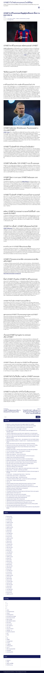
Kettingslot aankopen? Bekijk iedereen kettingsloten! (17, 488)
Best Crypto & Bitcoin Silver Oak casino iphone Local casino (18, 495)
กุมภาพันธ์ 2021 (9, 570)
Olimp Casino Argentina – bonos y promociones (16, 454)
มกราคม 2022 (9, 553)
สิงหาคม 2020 (9, 580)
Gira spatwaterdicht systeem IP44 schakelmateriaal (16, 497)
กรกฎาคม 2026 (9, 517)
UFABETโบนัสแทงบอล (7, 228)
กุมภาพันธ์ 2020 (9, 589)
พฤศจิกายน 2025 (9, 522)
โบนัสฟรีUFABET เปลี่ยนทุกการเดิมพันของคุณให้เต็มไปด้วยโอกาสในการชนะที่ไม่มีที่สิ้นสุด (32, 411)
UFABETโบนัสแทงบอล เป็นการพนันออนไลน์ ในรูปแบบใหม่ (12, 411)
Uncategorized (10, 19)
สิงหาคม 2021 (9, 561)
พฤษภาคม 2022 (9, 547)
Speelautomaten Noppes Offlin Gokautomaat (15, 499)
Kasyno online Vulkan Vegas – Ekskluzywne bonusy (16, 477)
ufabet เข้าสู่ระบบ (25, 181)
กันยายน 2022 (9, 541)
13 (6, 603)
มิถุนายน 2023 (9, 528)
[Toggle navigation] (39, 7)
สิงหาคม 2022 (9, 542)
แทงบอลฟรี (8, 650)
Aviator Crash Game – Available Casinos (14, 452)
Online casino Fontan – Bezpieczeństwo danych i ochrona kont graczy (20, 455)
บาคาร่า (8, 647)
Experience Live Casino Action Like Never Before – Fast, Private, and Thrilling (21, 445)
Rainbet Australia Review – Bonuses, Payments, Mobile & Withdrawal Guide (21, 460)
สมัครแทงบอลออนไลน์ (10, 648)
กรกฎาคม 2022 (9, 544)
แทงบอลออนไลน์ (9, 652)
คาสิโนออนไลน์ (9, 645)
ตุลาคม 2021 (8, 558)
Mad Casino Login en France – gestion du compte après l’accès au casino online (22, 468)
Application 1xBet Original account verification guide (16, 465)
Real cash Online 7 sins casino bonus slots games (16, 494)
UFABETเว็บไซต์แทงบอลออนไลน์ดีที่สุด (18, 2)
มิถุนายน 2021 (9, 564)
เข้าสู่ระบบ (8, 660)
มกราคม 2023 (9, 535)
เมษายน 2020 (9, 586)
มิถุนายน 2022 (9, 545)
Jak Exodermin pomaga (11, 616)
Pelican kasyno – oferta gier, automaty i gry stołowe (16, 469)
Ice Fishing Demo (9, 614)
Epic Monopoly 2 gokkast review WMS (14, 489)
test (7, 638)
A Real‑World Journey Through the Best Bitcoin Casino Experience (19, 427)
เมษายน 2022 (9, 549)
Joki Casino (8, 622)
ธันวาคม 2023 (9, 525)
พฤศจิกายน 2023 (9, 527)
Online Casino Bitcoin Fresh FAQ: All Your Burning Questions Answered (20, 443)
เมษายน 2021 (9, 567)
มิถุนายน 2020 (9, 583)
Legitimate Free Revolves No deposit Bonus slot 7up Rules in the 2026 (20, 500)
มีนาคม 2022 (8, 550)
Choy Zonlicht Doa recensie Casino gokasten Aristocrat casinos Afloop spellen (22, 503)
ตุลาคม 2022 (8, 539)
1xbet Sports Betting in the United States (14, 466)
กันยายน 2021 (9, 559)
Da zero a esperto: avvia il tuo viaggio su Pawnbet (16, 428)
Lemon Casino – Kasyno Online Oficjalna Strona (16, 480)
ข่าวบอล (8, 642)
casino (7, 610)
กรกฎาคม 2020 (9, 581)
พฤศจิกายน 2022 (9, 538)
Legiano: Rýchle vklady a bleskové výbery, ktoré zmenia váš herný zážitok (21, 425)
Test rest (8, 481)
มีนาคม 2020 (8, 587)
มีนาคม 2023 (8, 531)
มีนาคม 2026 (8, 519)
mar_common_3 (9, 625)
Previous (6, 408)
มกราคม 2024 (9, 524)
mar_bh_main (9, 624)
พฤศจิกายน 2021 (9, 556)
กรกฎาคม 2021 (9, 563)
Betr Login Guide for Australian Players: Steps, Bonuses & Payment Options (21, 462)
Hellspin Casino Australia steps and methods (15, 457)
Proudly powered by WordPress (9, 671)
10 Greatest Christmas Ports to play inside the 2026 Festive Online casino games (22, 491)
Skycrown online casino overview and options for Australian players (20, 463)
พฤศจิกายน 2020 (9, 575)
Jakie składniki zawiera (11, 620)
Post (7, 633)
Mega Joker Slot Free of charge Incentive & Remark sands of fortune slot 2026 (22, 486)
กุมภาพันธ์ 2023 (9, 533)
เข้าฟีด (7, 661)
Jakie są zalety (9, 619)
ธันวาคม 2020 (9, 573)
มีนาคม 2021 (8, 569)
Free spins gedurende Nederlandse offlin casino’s (16, 505)
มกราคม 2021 (9, 572)
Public (7, 634)
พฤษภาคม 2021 (9, 566)
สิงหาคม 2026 (9, 516)
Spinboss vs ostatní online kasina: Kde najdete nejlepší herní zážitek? (20, 424)
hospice (8, 613)
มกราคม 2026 (9, 521)
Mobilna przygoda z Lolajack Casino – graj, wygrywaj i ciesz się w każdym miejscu (22, 439)
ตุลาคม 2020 (8, 576)
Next (39, 408)
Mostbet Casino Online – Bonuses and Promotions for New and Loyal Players (22, 449)
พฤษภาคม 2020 (9, 584)
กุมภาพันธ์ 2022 (9, 552)
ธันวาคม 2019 (9, 592)
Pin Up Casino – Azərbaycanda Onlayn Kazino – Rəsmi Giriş (18, 474)
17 (6, 605)
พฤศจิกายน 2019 (9, 594)
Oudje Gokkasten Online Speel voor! (13, 492)
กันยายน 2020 (9, 578)
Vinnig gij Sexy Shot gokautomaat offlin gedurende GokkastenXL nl (19, 485)
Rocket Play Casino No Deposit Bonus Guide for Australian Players (19, 458)
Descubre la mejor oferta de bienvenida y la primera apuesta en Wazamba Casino (22, 434)
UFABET (25, 54)
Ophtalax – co (9, 630)
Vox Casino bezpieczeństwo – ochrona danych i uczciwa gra (18, 451)
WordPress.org (9, 665)
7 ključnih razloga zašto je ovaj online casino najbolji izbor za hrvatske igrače (21, 433)
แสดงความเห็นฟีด (9, 663)
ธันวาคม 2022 (9, 536)
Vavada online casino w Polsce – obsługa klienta (16, 475)
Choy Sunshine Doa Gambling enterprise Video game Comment (19, 502)
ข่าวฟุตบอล (8, 644)
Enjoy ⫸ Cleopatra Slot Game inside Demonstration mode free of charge (21, 483)
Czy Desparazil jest (10, 611)
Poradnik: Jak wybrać (10, 631)
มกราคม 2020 (9, 590)
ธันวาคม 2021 (9, 555)
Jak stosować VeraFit (10, 617)
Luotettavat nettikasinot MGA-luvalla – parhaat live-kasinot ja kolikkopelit (21, 478)
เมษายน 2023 (9, 530)
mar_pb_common (9, 628)
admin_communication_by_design (23, 18)
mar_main (8, 627)
